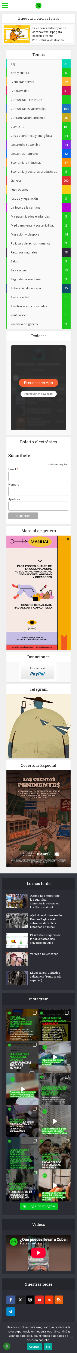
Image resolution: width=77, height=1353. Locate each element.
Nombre (13, 484)
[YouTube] (39, 1300)
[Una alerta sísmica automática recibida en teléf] (54, 1025)
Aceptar (34, 1346)
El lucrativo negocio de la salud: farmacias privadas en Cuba (45, 939)
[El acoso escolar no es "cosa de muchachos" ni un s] (22, 1185)
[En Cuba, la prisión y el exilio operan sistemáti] (54, 1153)
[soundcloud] (49, 1300)
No (48, 1346)
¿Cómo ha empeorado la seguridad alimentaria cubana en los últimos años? (45, 901)
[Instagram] (30, 1300)
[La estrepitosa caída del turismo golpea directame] (54, 1121)
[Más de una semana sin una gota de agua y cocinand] (54, 1185)
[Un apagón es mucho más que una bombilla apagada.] (22, 1121)
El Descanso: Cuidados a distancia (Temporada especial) (45, 976)
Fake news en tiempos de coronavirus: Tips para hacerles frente (49, 32)
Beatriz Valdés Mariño (51, 40)
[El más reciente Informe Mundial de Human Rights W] (54, 1089)
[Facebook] (10, 1300)
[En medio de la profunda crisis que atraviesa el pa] (54, 1057)
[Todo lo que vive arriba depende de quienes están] (22, 1153)
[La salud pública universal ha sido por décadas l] (22, 1057)
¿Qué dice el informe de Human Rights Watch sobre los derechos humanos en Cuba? (46, 921)
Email (13, 469)
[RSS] (59, 1300)
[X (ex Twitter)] (20, 1300)
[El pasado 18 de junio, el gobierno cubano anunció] (22, 1089)
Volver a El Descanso (44, 954)
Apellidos (14, 499)
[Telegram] (10, 1311)
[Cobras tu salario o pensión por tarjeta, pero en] (22, 1025)
